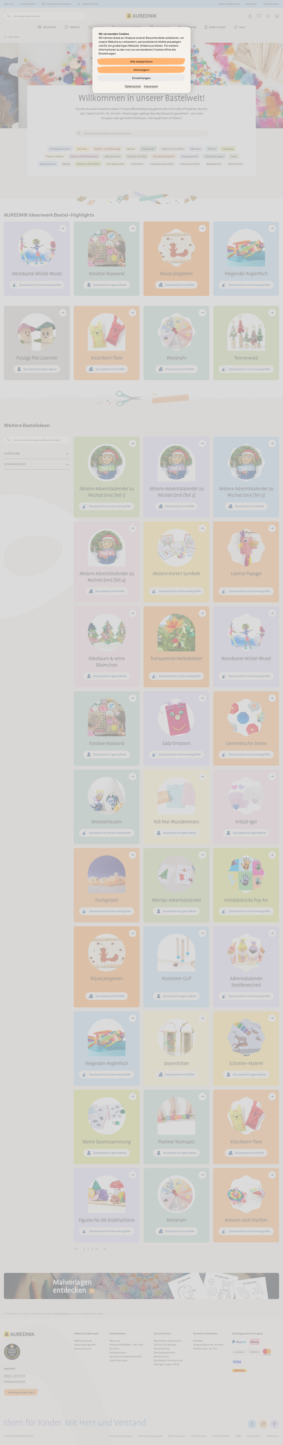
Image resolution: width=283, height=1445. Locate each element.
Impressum (151, 86)
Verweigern (141, 69)
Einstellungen (141, 78)
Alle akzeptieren (141, 61)
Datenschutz (133, 86)
